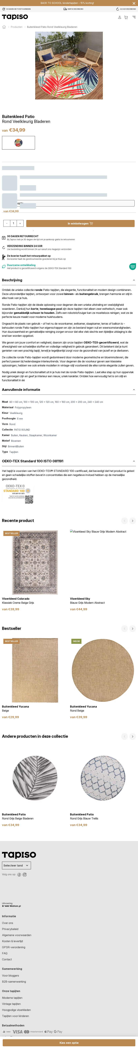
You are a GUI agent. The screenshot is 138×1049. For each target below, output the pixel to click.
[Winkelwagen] (126, 17)
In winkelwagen (78, 223)
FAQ (4, 953)
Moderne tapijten (12, 997)
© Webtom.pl (11, 906)
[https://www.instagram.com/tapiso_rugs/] (25, 875)
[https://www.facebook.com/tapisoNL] (19, 875)
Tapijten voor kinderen (15, 1016)
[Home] (4, 27)
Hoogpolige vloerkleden (16, 1010)
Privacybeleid (10, 929)
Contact (7, 959)
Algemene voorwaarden (16, 935)
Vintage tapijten (11, 1004)
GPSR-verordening (13, 947)
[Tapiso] (15, 17)
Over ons (7, 923)
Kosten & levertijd (12, 941)
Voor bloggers (10, 975)
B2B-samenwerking (14, 981)
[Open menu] (134, 17)
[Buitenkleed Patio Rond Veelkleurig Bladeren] (18, 142)
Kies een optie (69, 1042)
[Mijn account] (119, 17)
